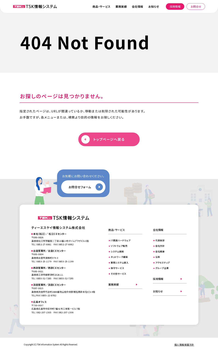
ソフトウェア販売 (119, 245)
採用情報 (175, 6)
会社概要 (160, 251)
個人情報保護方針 (184, 344)
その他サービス (118, 273)
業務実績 (121, 6)
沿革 (157, 257)
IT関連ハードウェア (121, 240)
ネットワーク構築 (119, 257)
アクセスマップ (162, 262)
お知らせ (153, 6)
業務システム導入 (120, 262)
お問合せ (196, 6)
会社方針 (160, 245)
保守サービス (117, 268)
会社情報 (137, 6)
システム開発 (117, 251)
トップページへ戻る (109, 139)
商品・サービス (101, 6)
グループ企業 (162, 268)
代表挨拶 (160, 240)
